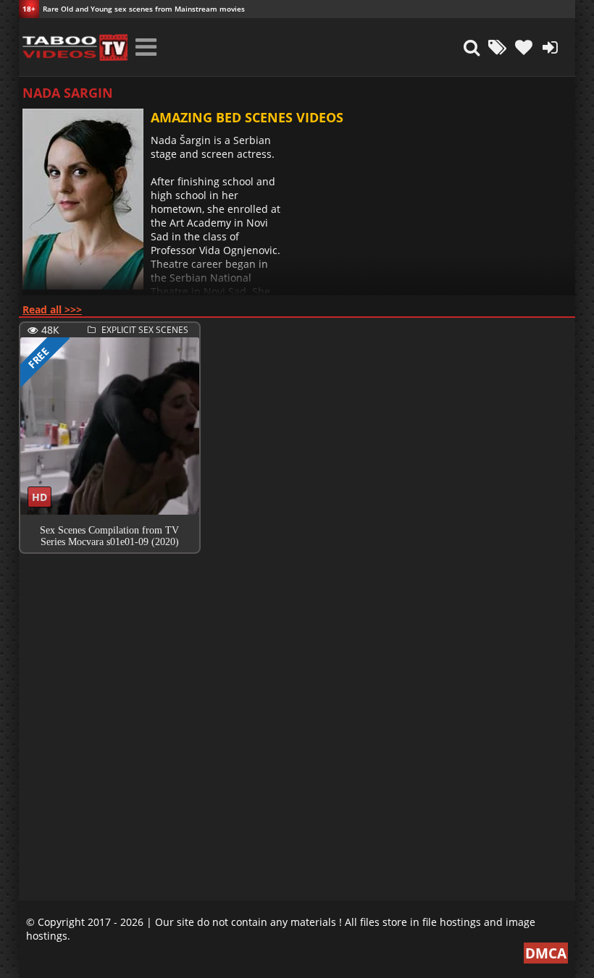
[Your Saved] (524, 47)
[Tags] (498, 47)
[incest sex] (73, 47)
